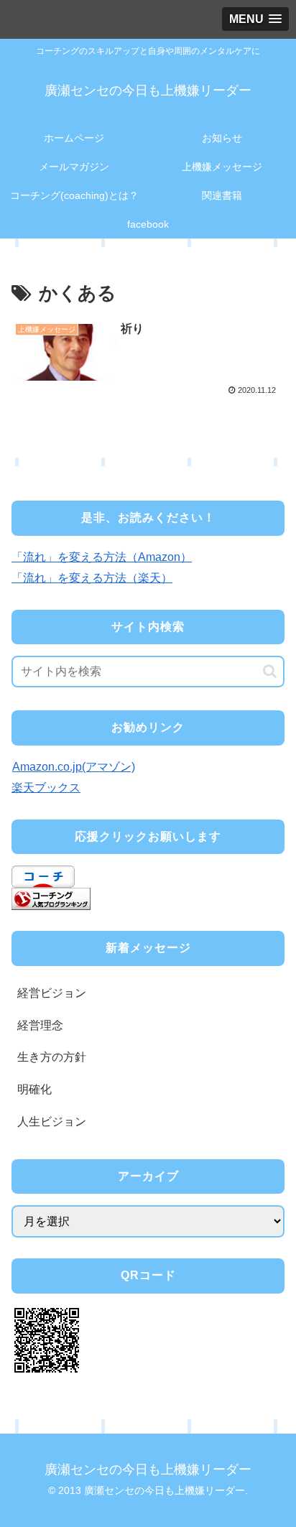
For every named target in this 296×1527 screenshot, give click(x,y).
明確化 (34, 1089)
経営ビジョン (51, 993)
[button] (269, 671)
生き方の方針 (51, 1057)
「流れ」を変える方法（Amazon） (101, 557)
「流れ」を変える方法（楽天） (91, 578)
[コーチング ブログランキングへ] (51, 898)
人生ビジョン (51, 1121)
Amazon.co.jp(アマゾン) (73, 767)
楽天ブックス (45, 787)
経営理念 (40, 1025)
